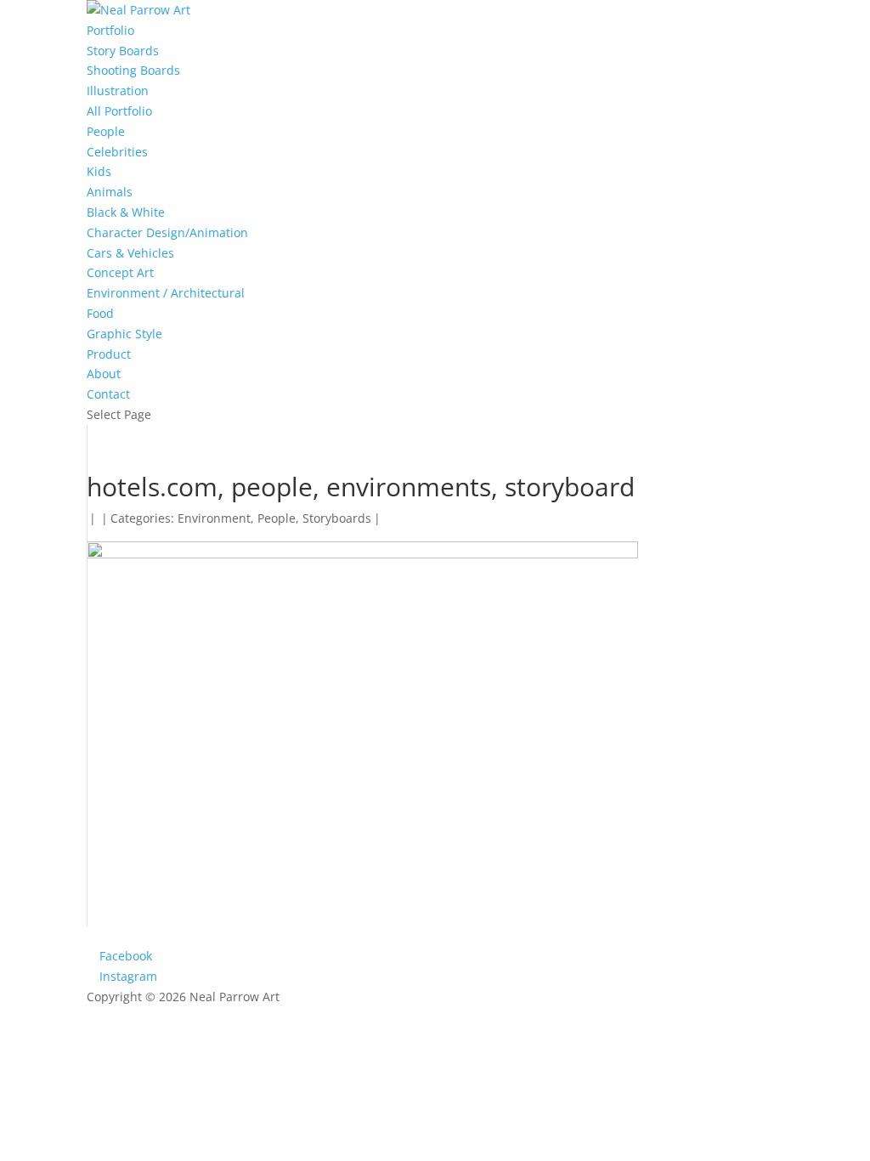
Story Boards (123, 50)
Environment (214, 518)
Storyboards (336, 518)
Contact (108, 394)
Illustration (118, 90)
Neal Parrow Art (234, 996)
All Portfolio (119, 111)
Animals (110, 192)
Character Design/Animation (167, 232)
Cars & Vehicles (130, 253)
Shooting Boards (133, 70)
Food (100, 313)
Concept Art (120, 272)
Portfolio (110, 30)
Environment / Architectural (166, 293)
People (106, 131)
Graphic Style (124, 334)
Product (109, 354)
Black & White (126, 212)
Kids (99, 171)
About (104, 373)
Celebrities (117, 152)
